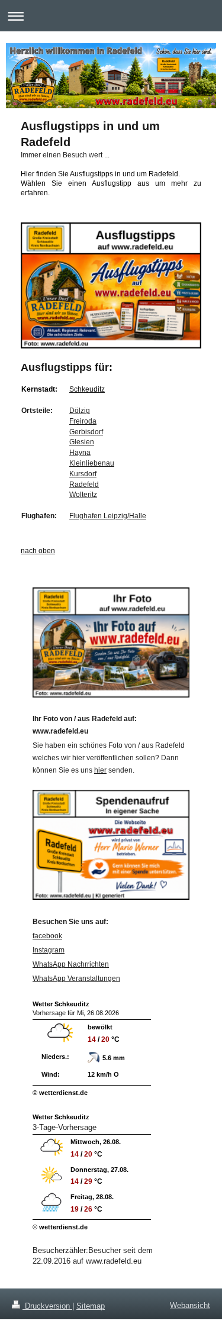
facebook (47, 936)
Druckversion (47, 1306)
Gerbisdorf (86, 431)
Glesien (81, 441)
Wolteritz (83, 494)
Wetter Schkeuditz (61, 1003)
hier (100, 770)
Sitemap (90, 1306)
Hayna (80, 452)
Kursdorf (82, 473)
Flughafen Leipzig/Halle (107, 515)
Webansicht (190, 1305)
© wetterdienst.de (60, 1092)
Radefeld (84, 484)
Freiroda (82, 421)
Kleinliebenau (91, 463)
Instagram (49, 950)
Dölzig (79, 410)
